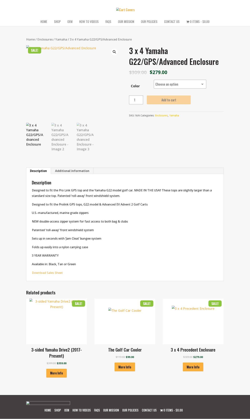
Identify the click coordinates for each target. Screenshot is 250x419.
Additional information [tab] (72, 171)
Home (43, 22)
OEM (69, 22)
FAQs (108, 22)
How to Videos (89, 22)
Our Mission (126, 22)
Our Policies (149, 22)
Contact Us (172, 22)
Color (135, 86)
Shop (57, 22)
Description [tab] (38, 171)
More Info (56, 373)
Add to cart (168, 100)
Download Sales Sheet (47, 273)
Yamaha (61, 39)
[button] (114, 52)
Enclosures (45, 39)
